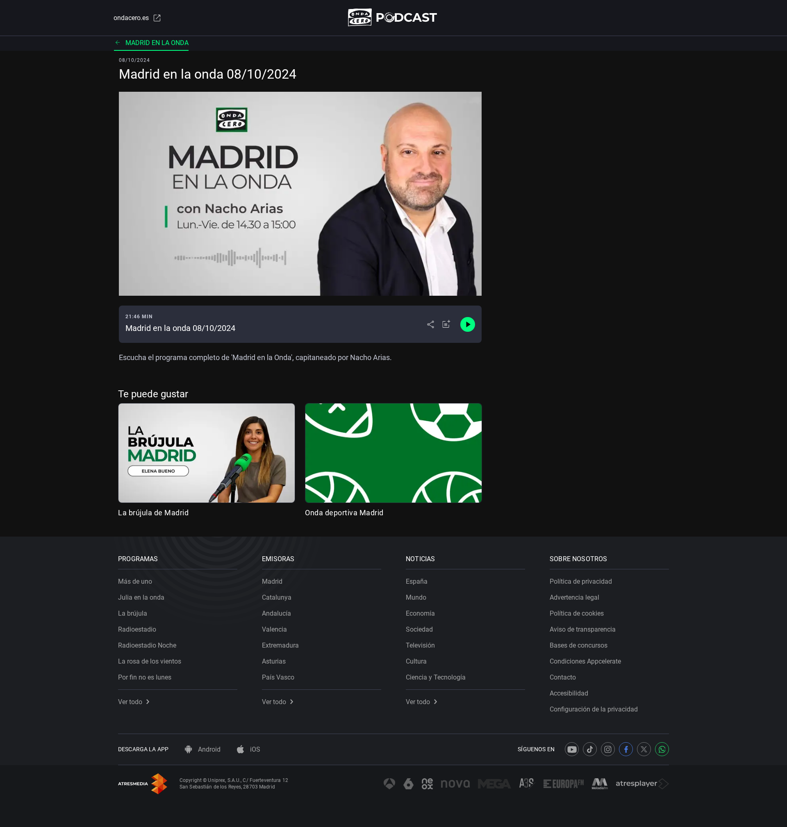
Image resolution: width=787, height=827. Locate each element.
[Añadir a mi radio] (446, 324)
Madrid (272, 581)
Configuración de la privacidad (594, 709)
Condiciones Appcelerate (585, 661)
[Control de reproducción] (467, 324)
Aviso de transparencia (583, 629)
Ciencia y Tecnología (436, 677)
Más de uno (135, 581)
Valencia (274, 629)
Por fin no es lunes (144, 677)
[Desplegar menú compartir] (430, 324)
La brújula (132, 613)
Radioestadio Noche (147, 645)
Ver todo (130, 702)
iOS (254, 749)
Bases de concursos (578, 645)
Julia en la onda (141, 597)
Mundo (416, 597)
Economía (420, 613)
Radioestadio (137, 629)
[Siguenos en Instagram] (608, 749)
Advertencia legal (574, 597)
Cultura (416, 661)
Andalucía (276, 613)
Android (208, 749)
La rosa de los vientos (149, 661)
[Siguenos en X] (644, 749)
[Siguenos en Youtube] (572, 749)
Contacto (563, 677)
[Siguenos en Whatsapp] (662, 749)
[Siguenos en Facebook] (626, 749)
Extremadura (280, 645)
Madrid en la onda (157, 43)
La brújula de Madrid (153, 512)
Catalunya (276, 597)
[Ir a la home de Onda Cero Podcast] (394, 17)
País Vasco (278, 677)
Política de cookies (577, 613)
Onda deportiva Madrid (344, 512)
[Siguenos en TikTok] (590, 749)
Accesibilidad (569, 693)
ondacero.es (131, 18)
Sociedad (419, 629)
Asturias (274, 661)
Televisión (420, 645)
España (417, 581)
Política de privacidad (581, 581)
